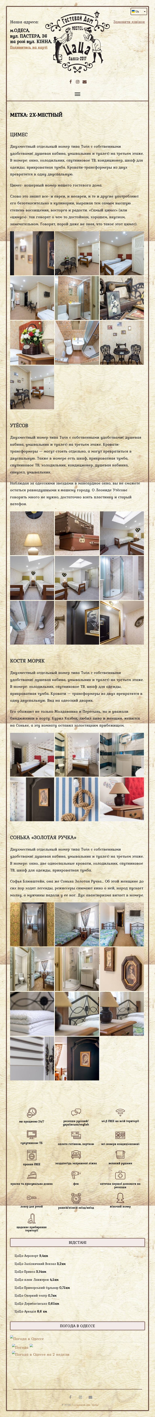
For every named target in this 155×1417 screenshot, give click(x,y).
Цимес (19, 134)
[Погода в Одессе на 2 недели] (40, 1354)
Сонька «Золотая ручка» (43, 837)
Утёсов (19, 425)
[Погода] (22, 1347)
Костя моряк (27, 660)
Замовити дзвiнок (129, 22)
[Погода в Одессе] (27, 1338)
